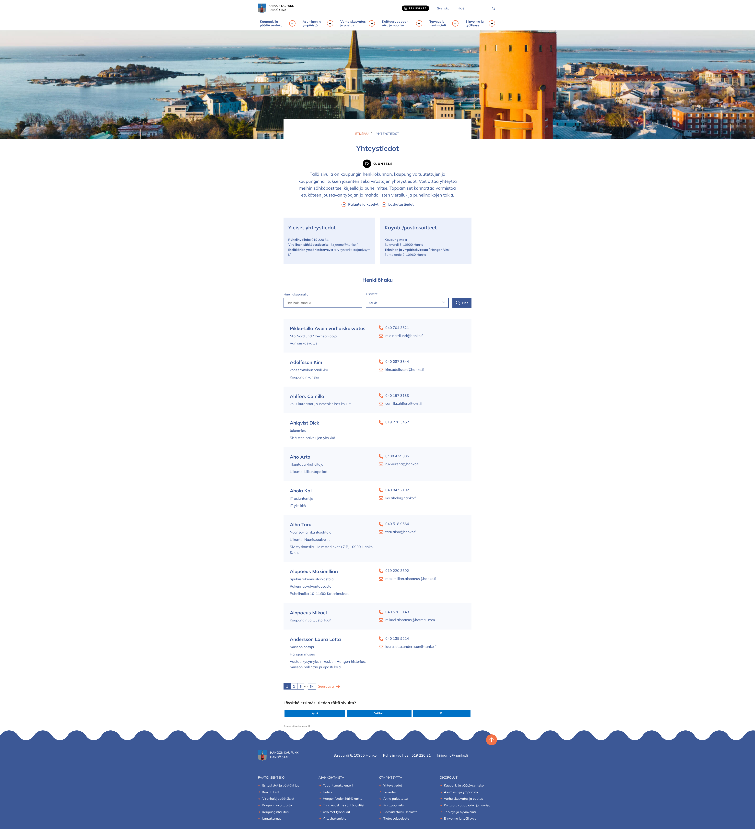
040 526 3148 (397, 612)
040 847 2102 (397, 490)
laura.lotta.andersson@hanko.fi (410, 646)
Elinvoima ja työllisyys (475, 23)
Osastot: (372, 294)
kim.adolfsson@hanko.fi (404, 369)
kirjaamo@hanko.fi (344, 244)
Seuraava (326, 686)
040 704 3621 (397, 327)
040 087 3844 (397, 361)
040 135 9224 (397, 638)
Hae (465, 303)
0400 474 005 (397, 456)
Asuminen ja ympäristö (312, 23)
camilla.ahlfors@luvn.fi (403, 403)
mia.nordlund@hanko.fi (404, 335)
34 (312, 686)
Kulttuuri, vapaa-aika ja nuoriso (395, 23)
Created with (296, 726)
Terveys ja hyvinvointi (437, 23)
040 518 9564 (397, 524)
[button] (315, 713)
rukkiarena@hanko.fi (402, 464)
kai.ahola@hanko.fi (400, 498)
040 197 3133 (397, 395)
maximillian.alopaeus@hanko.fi (410, 578)
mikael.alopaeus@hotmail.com (410, 620)
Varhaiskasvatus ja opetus (353, 23)
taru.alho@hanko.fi (400, 532)
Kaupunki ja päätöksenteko (271, 23)
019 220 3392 (397, 570)
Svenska (443, 8)
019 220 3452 (397, 422)
